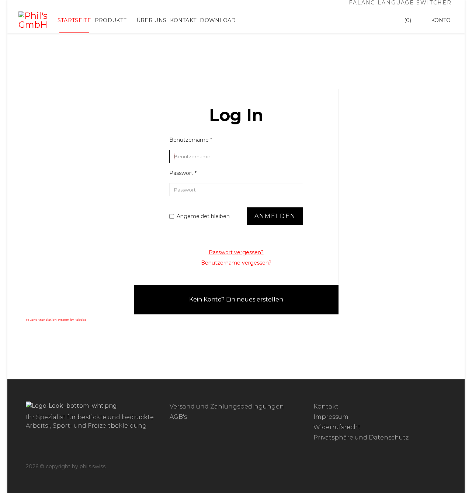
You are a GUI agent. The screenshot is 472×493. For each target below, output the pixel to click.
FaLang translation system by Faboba (56, 319)
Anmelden (275, 216)
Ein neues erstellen (254, 299)
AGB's (178, 416)
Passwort (183, 173)
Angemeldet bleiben (203, 216)
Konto (441, 20)
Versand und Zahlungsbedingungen (227, 406)
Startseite (74, 20)
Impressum (330, 416)
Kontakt (183, 20)
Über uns (151, 20)
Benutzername (190, 140)
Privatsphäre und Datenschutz (361, 437)
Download (218, 20)
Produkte (111, 20)
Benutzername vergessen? (236, 262)
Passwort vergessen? (236, 252)
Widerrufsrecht (337, 427)
